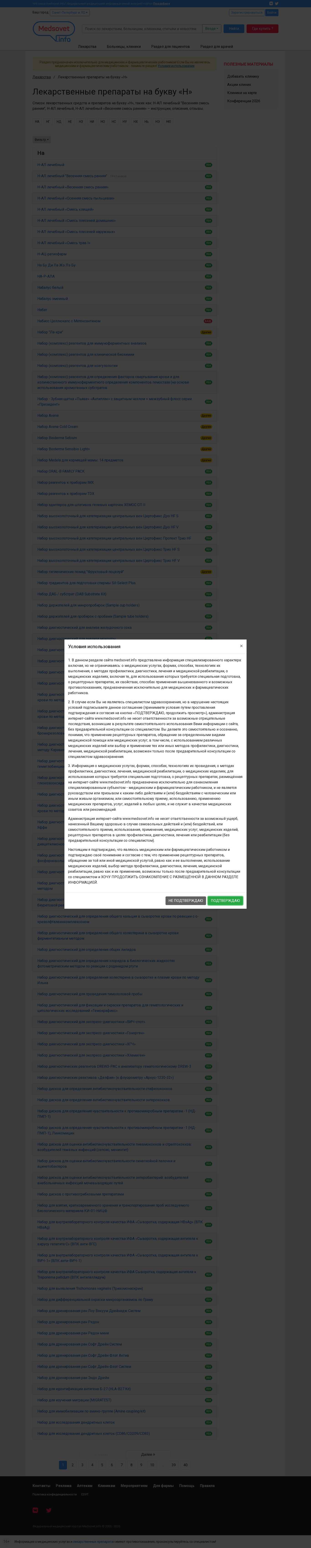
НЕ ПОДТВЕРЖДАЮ (185, 900)
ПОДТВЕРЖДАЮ (225, 900)
